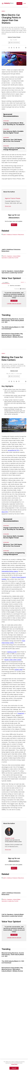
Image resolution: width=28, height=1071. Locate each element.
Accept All (14, 1068)
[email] (19, 47)
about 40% (5, 512)
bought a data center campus (13, 659)
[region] (14, 286)
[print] (25, 47)
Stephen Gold (14, 370)
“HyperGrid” (20, 713)
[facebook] (9, 47)
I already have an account (14, 303)
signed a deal (18, 669)
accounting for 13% (13, 450)
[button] (3, 3)
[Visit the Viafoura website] (23, 288)
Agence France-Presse (14, 37)
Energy (3, 11)
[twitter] (14, 47)
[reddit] (16, 47)
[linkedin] (11, 47)
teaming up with (12, 652)
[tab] (6, 282)
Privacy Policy (14, 1064)
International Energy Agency (10, 571)
